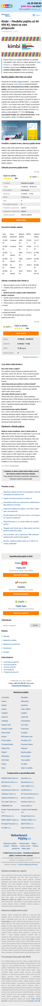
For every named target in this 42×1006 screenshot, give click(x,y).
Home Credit (5, 733)
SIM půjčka (5, 756)
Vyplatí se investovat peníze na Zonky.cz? (17, 498)
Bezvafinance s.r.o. (27, 782)
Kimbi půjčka (18, 84)
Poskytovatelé (24, 843)
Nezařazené (7, 648)
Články (34, 843)
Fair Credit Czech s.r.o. (9, 802)
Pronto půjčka (6, 740)
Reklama (15, 846)
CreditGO (4, 713)
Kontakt (6, 846)
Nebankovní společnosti (11, 644)
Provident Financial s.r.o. (9, 824)
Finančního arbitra (32, 1001)
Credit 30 (4, 717)
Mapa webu (26, 848)
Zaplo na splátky (27, 768)
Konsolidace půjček (10, 662)
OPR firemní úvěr (27, 737)
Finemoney (25, 729)
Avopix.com (24, 846)
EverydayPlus (25, 721)
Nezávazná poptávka (21, 575)
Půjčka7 (4, 752)
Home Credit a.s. (26, 806)
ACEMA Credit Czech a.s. (9, 778)
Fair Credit (24, 725)
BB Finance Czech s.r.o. (9, 782)
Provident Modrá (7, 744)
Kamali (3, 737)
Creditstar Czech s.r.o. (8, 794)
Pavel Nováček (14, 466)
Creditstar (4, 721)
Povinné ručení (9, 667)
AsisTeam (24, 705)
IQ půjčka (24, 733)
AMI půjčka (25, 701)
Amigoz (4, 705)
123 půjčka (5, 697)
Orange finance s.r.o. (28, 816)
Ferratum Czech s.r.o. (28, 802)
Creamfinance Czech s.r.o (10, 790)
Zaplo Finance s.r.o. (27, 828)
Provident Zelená (27, 744)
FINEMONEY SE (6, 806)
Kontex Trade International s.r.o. (10, 811)
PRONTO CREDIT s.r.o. (28, 820)
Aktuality (6, 636)
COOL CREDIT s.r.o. (27, 786)
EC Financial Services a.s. (30, 794)
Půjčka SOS (5, 748)
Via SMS (24, 764)
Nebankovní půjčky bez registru (11, 899)
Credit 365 (24, 717)
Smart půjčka (25, 756)
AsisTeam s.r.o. (26, 778)
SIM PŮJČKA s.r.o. (27, 824)
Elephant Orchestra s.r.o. (9, 798)
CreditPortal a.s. (26, 790)
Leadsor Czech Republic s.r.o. (29, 811)
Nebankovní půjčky (10, 640)
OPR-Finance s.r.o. (7, 816)
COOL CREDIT (26, 709)
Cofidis (3, 709)
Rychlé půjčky (5, 921)
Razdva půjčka (26, 752)
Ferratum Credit (6, 729)
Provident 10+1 (26, 740)
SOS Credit (5, 760)
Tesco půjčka (25, 760)
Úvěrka (3, 764)
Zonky (32, 939)
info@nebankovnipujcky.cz (21, 686)
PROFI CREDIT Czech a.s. (10, 820)
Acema (3, 701)
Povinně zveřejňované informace (28, 864)
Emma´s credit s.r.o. (28, 798)
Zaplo (33, 434)
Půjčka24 (24, 748)
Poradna (6, 652)
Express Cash (6, 725)
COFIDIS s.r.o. (6, 786)
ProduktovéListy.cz (10, 672)
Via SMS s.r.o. (6, 828)
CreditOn (24, 713)
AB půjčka (24, 697)
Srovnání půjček (9, 665)
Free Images (8, 670)
